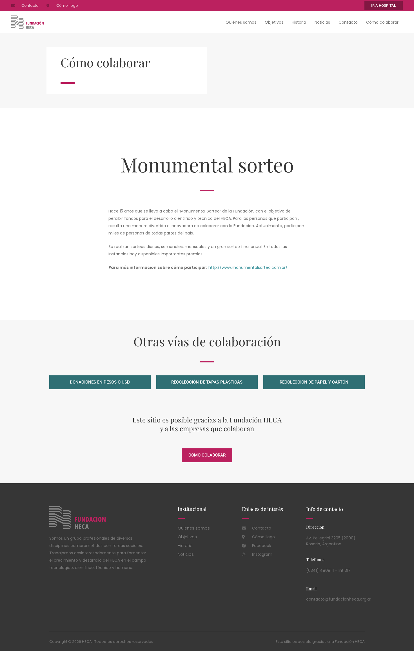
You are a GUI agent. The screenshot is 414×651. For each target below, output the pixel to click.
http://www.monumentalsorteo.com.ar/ (248, 267)
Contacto (348, 22)
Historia (299, 22)
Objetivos (274, 22)
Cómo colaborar (382, 22)
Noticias (322, 22)
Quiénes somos (241, 22)
